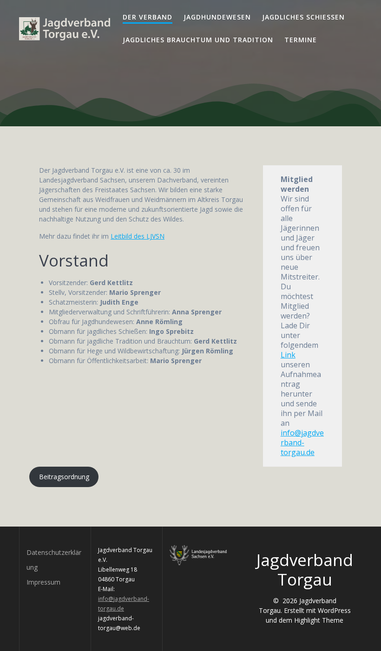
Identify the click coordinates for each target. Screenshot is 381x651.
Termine (300, 39)
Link (288, 355)
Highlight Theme (318, 620)
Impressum (43, 582)
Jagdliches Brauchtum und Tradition (198, 39)
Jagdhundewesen (217, 17)
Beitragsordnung (64, 476)
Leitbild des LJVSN (137, 236)
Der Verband (147, 17)
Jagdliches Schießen (303, 17)
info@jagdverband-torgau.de (302, 442)
